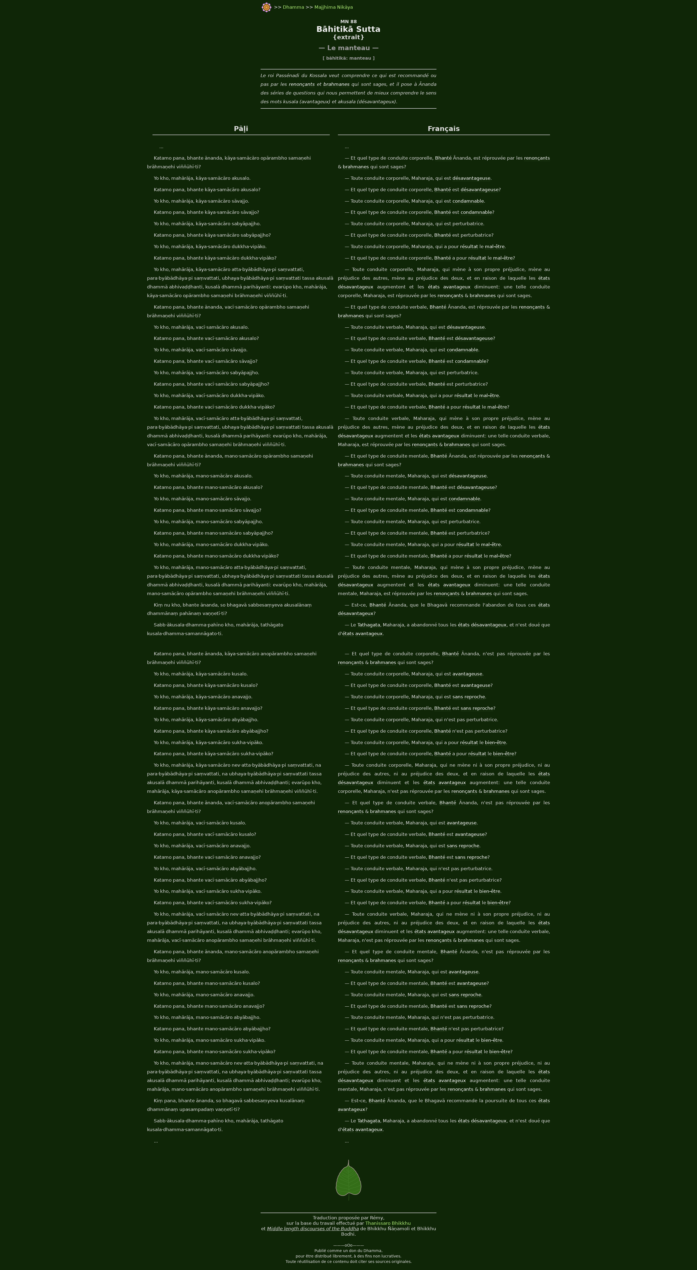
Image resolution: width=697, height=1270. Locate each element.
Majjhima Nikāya (333, 7)
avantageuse (467, 674)
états (544, 278)
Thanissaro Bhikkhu (388, 1223)
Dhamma (294, 7)
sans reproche (469, 696)
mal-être (495, 246)
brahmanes (336, 84)
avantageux (456, 287)
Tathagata (368, 625)
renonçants (302, 84)
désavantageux (355, 287)
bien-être (495, 742)
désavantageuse (471, 178)
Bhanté (443, 158)
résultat (469, 246)
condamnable (468, 201)
